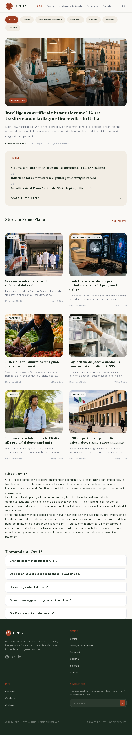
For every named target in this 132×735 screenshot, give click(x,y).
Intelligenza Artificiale (70, 6)
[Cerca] (123, 6)
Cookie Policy (118, 722)
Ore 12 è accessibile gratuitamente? (32, 613)
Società (107, 6)
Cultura (13, 27)
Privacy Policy (96, 722)
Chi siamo (10, 691)
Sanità (50, 6)
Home (39, 5)
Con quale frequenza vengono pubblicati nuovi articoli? (45, 573)
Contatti (10, 698)
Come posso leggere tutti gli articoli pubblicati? (40, 600)
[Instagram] (7, 657)
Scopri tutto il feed (25, 198)
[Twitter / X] (13, 657)
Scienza (110, 19)
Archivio (9, 704)
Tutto (12, 19)
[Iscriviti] (122, 703)
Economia (92, 6)
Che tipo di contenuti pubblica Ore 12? (34, 560)
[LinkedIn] (19, 657)
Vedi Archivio (119, 220)
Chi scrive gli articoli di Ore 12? (29, 587)
